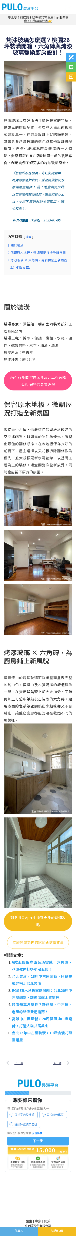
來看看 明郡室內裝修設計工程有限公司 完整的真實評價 (38, 381)
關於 (47, 1221)
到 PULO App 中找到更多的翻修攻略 (38, 921)
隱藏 (28, 237)
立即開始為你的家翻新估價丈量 (38, 942)
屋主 (29, 1221)
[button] (68, 7)
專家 (38, 1221)
